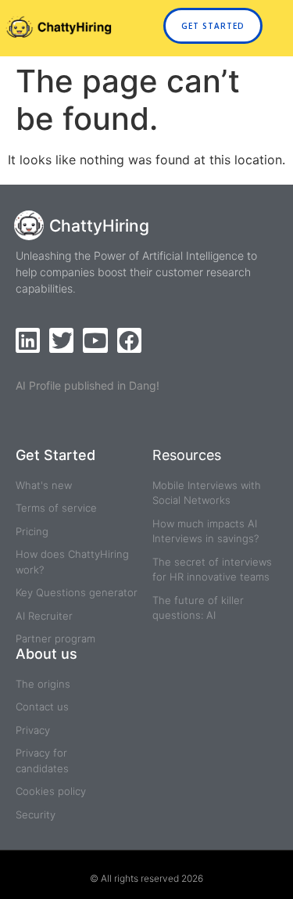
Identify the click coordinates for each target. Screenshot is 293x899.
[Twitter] (61, 340)
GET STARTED (213, 25)
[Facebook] (129, 340)
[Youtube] (95, 340)
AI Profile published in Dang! (87, 385)
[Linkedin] (28, 340)
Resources (186, 455)
